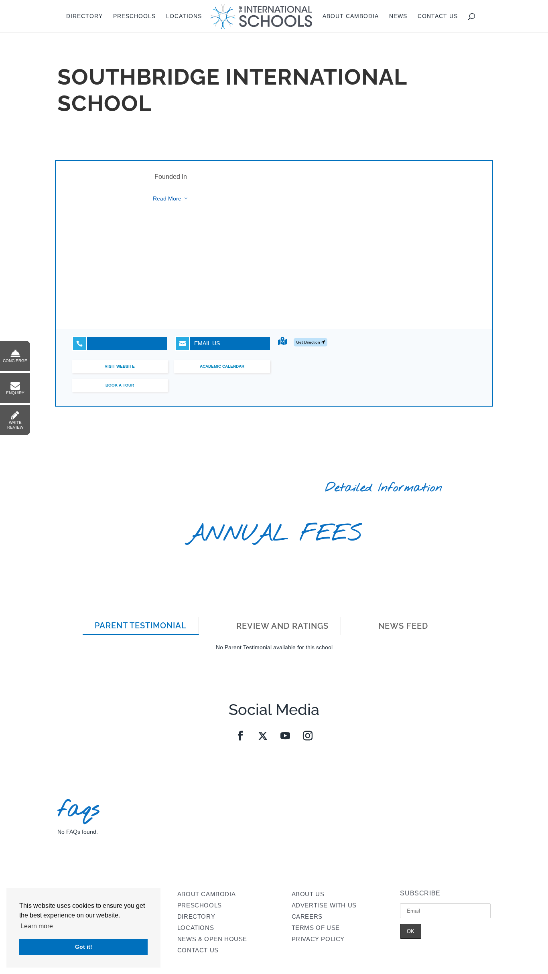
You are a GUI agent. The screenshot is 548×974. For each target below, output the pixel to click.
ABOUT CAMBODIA (206, 894)
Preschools (134, 16)
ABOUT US (308, 894)
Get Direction (308, 342)
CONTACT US (198, 950)
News (398, 16)
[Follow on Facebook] (240, 735)
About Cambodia (351, 16)
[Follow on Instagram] (307, 735)
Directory (84, 16)
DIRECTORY (196, 916)
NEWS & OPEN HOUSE (212, 939)
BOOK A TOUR (120, 385)
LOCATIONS (195, 927)
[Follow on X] (262, 735)
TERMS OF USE (316, 927)
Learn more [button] (36, 926)
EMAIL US (199, 343)
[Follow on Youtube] (285, 735)
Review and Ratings (282, 626)
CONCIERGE (15, 360)
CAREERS (307, 916)
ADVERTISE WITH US (324, 905)
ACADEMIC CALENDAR (222, 366)
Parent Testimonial (141, 625)
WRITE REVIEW (15, 424)
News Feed (403, 626)
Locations (184, 16)
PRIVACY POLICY (318, 939)
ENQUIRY (15, 393)
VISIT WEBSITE (120, 366)
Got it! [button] (83, 947)
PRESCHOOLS (199, 905)
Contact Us (438, 16)
